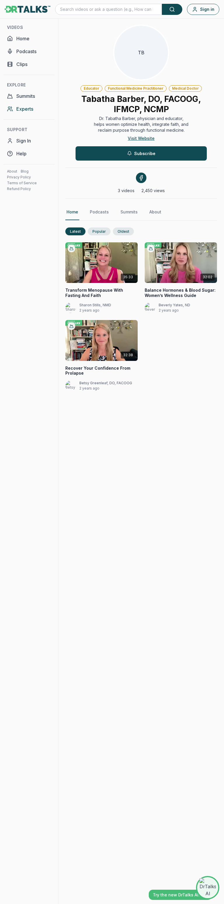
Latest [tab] (75, 231)
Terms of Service (22, 183)
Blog (25, 171)
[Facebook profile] (141, 178)
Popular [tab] (99, 231)
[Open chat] (207, 887)
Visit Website (141, 138)
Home (72, 211)
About (12, 171)
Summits (129, 211)
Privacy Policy (19, 177)
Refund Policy (19, 189)
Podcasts (99, 211)
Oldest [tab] (123, 231)
